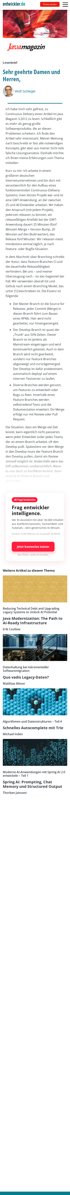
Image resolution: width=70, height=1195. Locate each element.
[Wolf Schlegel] (9, 91)
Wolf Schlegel (25, 91)
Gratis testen (50, 4)
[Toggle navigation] (15, 5)
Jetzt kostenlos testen (33, 547)
